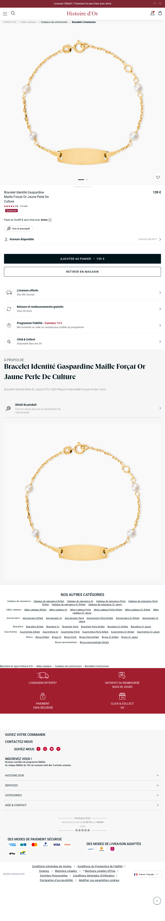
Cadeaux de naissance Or (80, 601)
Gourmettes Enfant (30, 632)
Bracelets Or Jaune (141, 626)
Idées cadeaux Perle (80, 609)
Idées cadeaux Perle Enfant (108, 609)
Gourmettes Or (50, 632)
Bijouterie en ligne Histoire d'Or (16, 666)
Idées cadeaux (28, 22)
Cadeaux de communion (54, 22)
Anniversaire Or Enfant (128, 618)
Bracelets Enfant (35, 626)
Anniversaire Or (54, 618)
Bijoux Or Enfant (110, 637)
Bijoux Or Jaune (129, 637)
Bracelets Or (53, 626)
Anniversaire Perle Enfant (100, 618)
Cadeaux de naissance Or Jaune (105, 604)
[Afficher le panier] (160, 14)
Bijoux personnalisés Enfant (94, 642)
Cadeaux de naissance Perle (111, 601)
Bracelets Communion (84, 22)
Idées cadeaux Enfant (35, 609)
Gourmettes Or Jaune (148, 632)
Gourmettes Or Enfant (122, 632)
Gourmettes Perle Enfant (95, 632)
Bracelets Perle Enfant (93, 626)
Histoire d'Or (9, 22)
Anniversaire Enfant (33, 618)
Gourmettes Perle (70, 632)
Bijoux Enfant (42, 637)
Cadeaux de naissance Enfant (49, 601)
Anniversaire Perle (74, 618)
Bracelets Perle (70, 626)
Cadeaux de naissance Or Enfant (69, 604)
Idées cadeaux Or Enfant (138, 609)
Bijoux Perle (70, 637)
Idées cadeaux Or (58, 609)
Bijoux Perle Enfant (89, 637)
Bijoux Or (56, 637)
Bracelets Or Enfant (117, 626)
